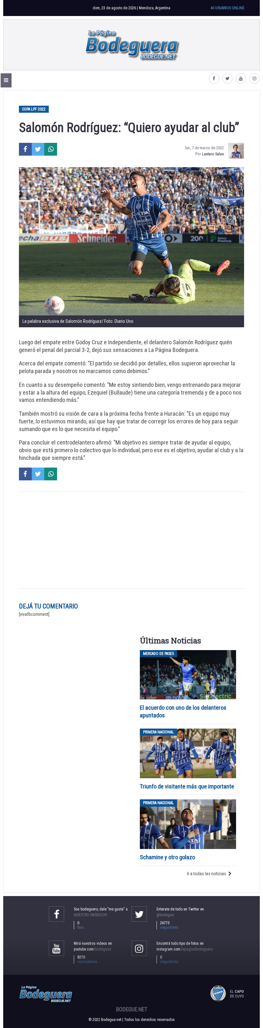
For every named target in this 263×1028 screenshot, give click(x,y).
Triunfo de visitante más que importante (187, 786)
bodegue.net (131, 1009)
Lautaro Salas (213, 153)
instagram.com (185, 949)
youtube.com (92, 949)
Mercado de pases (158, 653)
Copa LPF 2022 (34, 109)
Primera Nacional (158, 732)
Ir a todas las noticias (206, 873)
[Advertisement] (131, 540)
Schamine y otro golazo (167, 857)
